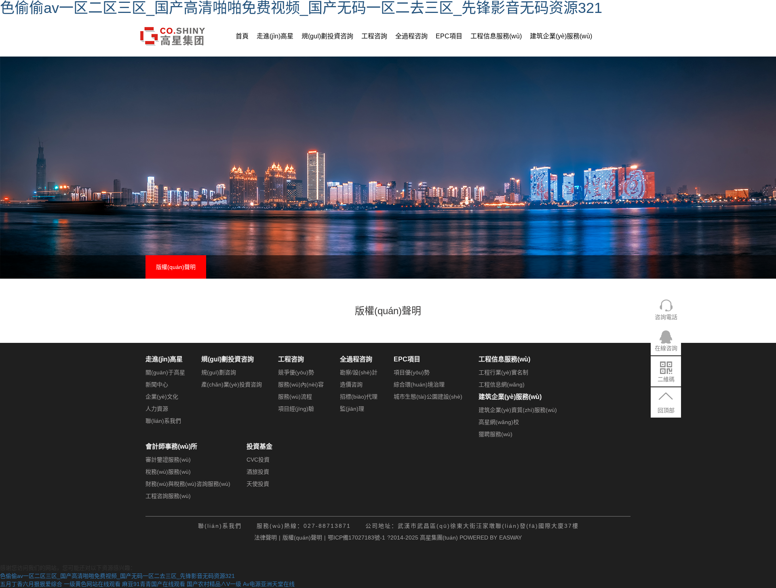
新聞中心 (157, 384)
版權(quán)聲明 (176, 267)
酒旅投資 (258, 471)
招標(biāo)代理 (358, 396)
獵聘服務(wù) (495, 434)
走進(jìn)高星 (275, 36)
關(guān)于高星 (165, 372)
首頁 (242, 36)
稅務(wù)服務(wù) (168, 471)
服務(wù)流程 (295, 396)
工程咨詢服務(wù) (168, 496)
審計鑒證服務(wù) (168, 459)
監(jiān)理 (352, 408)
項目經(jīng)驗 (296, 408)
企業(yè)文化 (162, 396)
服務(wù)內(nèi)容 (301, 384)
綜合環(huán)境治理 (419, 384)
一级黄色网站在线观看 (92, 584)
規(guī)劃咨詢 (218, 372)
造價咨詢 (351, 384)
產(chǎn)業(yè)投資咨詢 (231, 384)
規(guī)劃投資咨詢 (327, 36)
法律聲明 (265, 537)
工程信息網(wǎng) (502, 384)
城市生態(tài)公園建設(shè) (428, 396)
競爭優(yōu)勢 (296, 372)
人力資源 (157, 408)
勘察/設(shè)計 (358, 372)
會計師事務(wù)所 (171, 446)
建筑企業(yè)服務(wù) (561, 36)
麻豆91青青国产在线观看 (153, 584)
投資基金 (259, 446)
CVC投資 (258, 459)
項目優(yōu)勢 (412, 372)
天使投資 (258, 484)
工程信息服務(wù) (496, 36)
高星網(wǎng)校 (499, 422)
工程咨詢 (374, 36)
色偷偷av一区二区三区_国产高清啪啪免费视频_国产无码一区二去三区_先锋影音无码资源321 (117, 576)
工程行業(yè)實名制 (503, 372)
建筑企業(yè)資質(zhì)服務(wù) (518, 410)
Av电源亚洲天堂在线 (269, 584)
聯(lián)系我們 (163, 421)
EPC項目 (449, 36)
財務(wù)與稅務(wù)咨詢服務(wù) (188, 484)
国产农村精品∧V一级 (214, 584)
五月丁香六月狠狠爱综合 (31, 584)
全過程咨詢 (411, 36)
